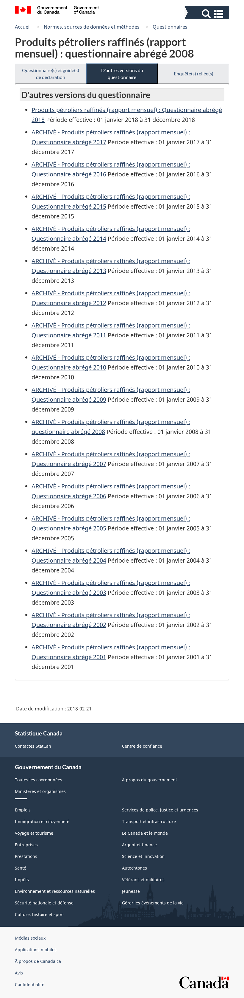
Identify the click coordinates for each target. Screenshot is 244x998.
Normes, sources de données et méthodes (92, 27)
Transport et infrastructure (149, 821)
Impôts (22, 879)
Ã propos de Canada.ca (38, 961)
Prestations (26, 856)
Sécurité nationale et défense (44, 903)
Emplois (23, 810)
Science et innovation (143, 856)
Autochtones (134, 868)
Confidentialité (29, 984)
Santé (20, 868)
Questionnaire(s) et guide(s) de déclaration (50, 73)
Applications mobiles (36, 949)
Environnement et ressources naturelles (55, 891)
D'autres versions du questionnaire (122, 73)
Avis (19, 973)
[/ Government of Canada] (57, 10)
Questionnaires (170, 27)
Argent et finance (139, 845)
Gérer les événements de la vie (153, 903)
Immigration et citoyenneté (42, 821)
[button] (207, 14)
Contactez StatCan (33, 746)
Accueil (23, 27)
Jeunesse (131, 891)
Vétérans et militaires (143, 879)
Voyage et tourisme (34, 833)
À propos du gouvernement (149, 780)
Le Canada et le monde (145, 833)
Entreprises (26, 845)
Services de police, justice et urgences (160, 810)
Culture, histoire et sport (39, 914)
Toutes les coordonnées (38, 780)
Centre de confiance (142, 746)
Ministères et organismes (40, 791)
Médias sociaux (30, 938)
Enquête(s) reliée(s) (193, 73)
